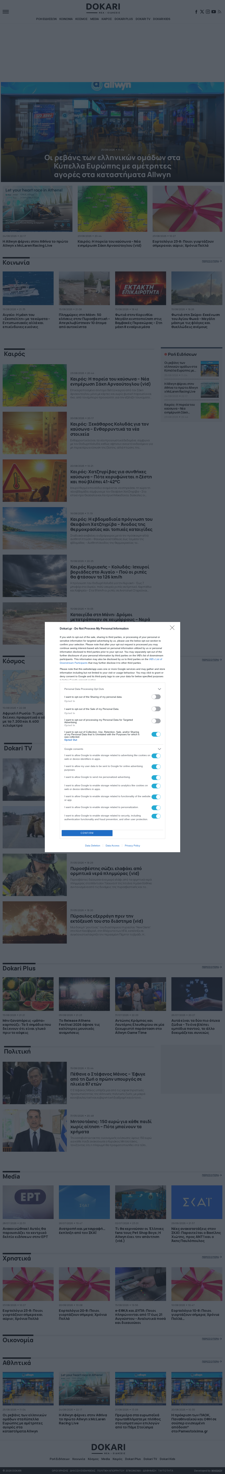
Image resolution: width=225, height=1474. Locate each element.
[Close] (173, 628)
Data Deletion (92, 845)
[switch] (156, 696)
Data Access (112, 845)
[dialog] (112, 737)
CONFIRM (87, 833)
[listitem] (112, 689)
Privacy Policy (132, 845)
